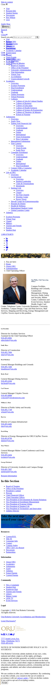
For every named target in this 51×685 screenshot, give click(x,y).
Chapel (9, 55)
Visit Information (17, 72)
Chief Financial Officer (15, 495)
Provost (9, 493)
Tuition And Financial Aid (21, 123)
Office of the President (19, 68)
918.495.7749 (6, 410)
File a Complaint (12, 585)
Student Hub (11, 230)
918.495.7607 (6, 469)
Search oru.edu (7, 37)
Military (9, 223)
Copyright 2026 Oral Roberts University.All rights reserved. (18, 611)
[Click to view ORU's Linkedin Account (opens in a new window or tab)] (2, 634)
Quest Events (11, 57)
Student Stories (12, 13)
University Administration (21, 70)
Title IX (9, 539)
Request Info (11, 11)
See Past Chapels (22, 195)
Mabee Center (11, 596)
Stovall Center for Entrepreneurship (25, 201)
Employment (11, 53)
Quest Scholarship (23, 137)
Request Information (9, 476)
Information (6, 557)
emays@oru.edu (7, 355)
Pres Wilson (10, 17)
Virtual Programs (17, 97)
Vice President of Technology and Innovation (23, 509)
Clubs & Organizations (25, 184)
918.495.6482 (6, 424)
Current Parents (12, 575)
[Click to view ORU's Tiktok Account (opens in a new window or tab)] (14, 634)
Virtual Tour (15, 74)
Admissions (10, 117)
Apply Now (5, 24)
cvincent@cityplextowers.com (13, 398)
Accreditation (16, 77)
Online (18, 132)
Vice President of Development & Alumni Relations (26, 500)
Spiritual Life (16, 188)
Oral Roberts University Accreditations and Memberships (23, 617)
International (21, 135)
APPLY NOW (19, 527)
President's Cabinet (13, 491)
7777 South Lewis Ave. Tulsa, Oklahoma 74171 (10, 640)
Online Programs (17, 94)
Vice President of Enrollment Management (22, 502)
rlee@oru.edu (6, 426)
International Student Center (22, 208)
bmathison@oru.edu (9, 369)
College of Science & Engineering (29, 110)
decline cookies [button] (43, 678)
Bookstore (10, 62)
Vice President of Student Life (17, 506)
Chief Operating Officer (15, 497)
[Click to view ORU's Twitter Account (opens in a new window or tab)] (6, 634)
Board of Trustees (18, 65)
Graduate (14, 92)
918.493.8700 (6, 438)
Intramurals (20, 186)
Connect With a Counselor (21, 168)
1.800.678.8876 (7, 234)
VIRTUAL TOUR (8, 525)
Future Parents (11, 573)
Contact (9, 543)
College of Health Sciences (26, 108)
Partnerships (10, 552)
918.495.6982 (6, 338)
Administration (12, 268)
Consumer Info (12, 541)
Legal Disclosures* (8, 621)
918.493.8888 (6, 395)
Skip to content (7, 2)
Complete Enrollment (19, 152)
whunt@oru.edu (7, 412)
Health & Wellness (18, 206)
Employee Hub (12, 589)
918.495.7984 (6, 352)
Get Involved (16, 177)
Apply (8, 569)
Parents (9, 228)
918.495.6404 (6, 455)
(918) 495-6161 (7, 643)
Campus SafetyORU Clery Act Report (15, 546)
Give (8, 20)
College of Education (24, 106)
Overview (15, 61)
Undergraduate (17, 90)
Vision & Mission (18, 63)
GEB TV (9, 598)
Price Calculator (22, 139)
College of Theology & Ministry (28, 112)
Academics (10, 81)
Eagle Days (20, 150)
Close (3, 4)
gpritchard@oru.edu (9, 472)
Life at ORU (11, 172)
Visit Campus (16, 143)
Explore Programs (18, 86)
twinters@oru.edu (8, 457)
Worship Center (22, 197)
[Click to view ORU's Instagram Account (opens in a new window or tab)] (9, 634)
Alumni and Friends (14, 226)
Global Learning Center (20, 210)
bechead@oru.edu (8, 383)
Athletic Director (12, 511)
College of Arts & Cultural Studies (29, 101)
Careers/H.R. (11, 537)
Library (9, 594)
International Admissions (20, 141)
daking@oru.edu (7, 441)
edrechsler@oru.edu (9, 340)
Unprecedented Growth (20, 79)
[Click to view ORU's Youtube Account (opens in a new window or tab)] (11, 634)
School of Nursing (23, 114)
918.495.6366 (6, 381)
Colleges (14, 99)
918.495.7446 (6, 367)
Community (6, 580)
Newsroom (10, 15)
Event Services (12, 600)
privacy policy (22, 678)
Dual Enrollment (17, 88)
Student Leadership (23, 181)
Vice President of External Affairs (19, 504)
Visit (8, 9)
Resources (5, 532)
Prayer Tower (21, 199)
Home (8, 264)
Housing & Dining (18, 204)
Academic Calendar (13, 51)
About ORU (11, 59)
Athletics (9, 213)
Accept (4, 683)
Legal (3, 605)
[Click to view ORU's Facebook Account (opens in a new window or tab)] (4, 634)
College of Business (23, 103)
